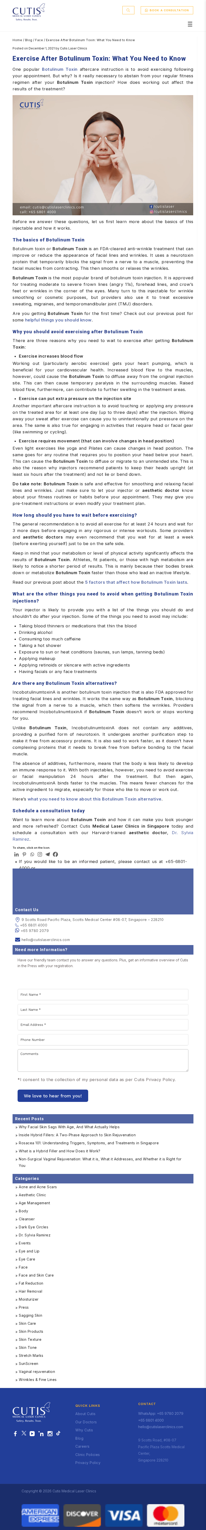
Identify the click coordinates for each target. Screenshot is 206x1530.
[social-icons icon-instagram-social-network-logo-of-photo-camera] (50, 1433)
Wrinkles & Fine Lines (38, 1379)
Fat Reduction (31, 1283)
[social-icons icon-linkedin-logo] (41, 1433)
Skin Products (31, 1331)
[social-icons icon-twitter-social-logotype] (24, 1433)
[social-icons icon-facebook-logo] (15, 1433)
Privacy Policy (87, 1462)
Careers (82, 1446)
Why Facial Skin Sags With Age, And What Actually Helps (69, 1127)
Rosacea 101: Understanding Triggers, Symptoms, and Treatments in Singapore (89, 1143)
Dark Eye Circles (33, 1227)
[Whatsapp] (32, 854)
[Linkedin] (16, 854)
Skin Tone (28, 1347)
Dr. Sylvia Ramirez (34, 1235)
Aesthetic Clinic (32, 1195)
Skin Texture (30, 1339)
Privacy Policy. (161, 1079)
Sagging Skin (30, 1315)
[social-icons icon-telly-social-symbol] (32, 1433)
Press (24, 1307)
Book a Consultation (169, 10)
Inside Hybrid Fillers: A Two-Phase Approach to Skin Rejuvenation (77, 1135)
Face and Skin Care (36, 1275)
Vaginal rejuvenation (37, 1371)
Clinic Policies (87, 1454)
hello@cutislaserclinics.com (46, 940)
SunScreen (28, 1363)
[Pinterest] (24, 854)
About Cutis (85, 1414)
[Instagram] (39, 854)
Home (17, 40)
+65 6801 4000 (33, 925)
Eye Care (27, 1259)
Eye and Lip (29, 1251)
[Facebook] (55, 854)
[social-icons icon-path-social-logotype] (58, 1433)
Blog (28, 40)
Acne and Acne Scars (38, 1187)
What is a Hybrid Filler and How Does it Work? (59, 1151)
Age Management (34, 1203)
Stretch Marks (31, 1355)
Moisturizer (29, 1299)
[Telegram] (47, 854)
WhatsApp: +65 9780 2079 (160, 1413)
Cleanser (27, 1219)
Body (23, 1211)
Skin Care (27, 1323)
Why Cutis (84, 1430)
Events (25, 1243)
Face (39, 40)
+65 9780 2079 (35, 930)
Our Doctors (86, 1422)
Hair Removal (30, 1291)
